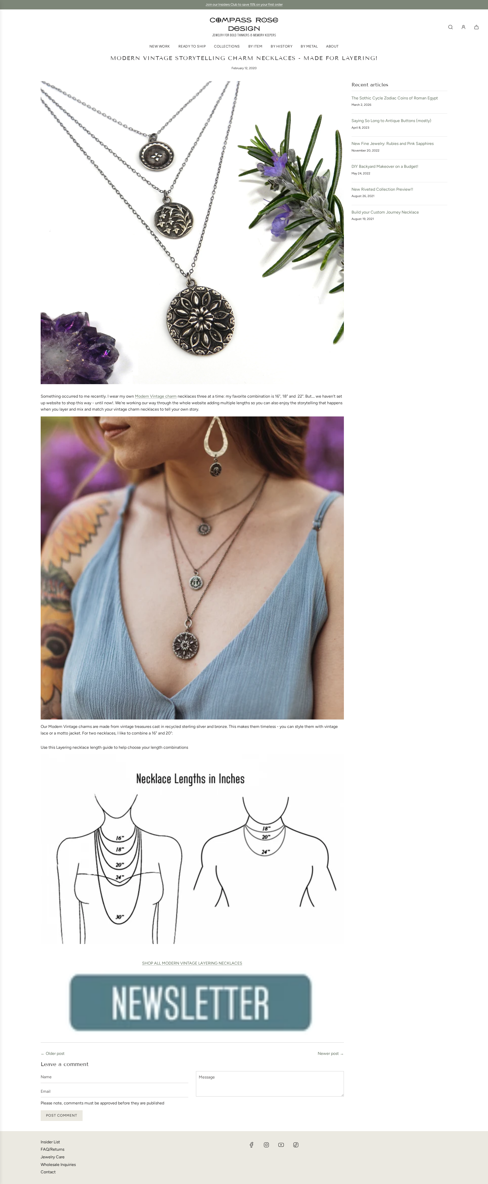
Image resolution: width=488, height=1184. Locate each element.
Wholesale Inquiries (58, 1164)
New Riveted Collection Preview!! (382, 189)
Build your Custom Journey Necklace (385, 212)
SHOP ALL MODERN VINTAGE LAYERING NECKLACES (192, 963)
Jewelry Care (53, 1157)
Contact (48, 1172)
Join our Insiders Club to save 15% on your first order (244, 4)
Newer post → (331, 1053)
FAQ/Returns (52, 1149)
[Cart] (477, 27)
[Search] (450, 27)
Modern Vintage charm (156, 396)
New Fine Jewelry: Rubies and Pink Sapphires (393, 143)
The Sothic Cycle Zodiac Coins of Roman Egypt (395, 98)
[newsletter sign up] (192, 1002)
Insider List (50, 1142)
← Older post (53, 1053)
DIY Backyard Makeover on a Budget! (385, 166)
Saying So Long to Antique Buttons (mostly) (391, 120)
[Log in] (463, 27)
